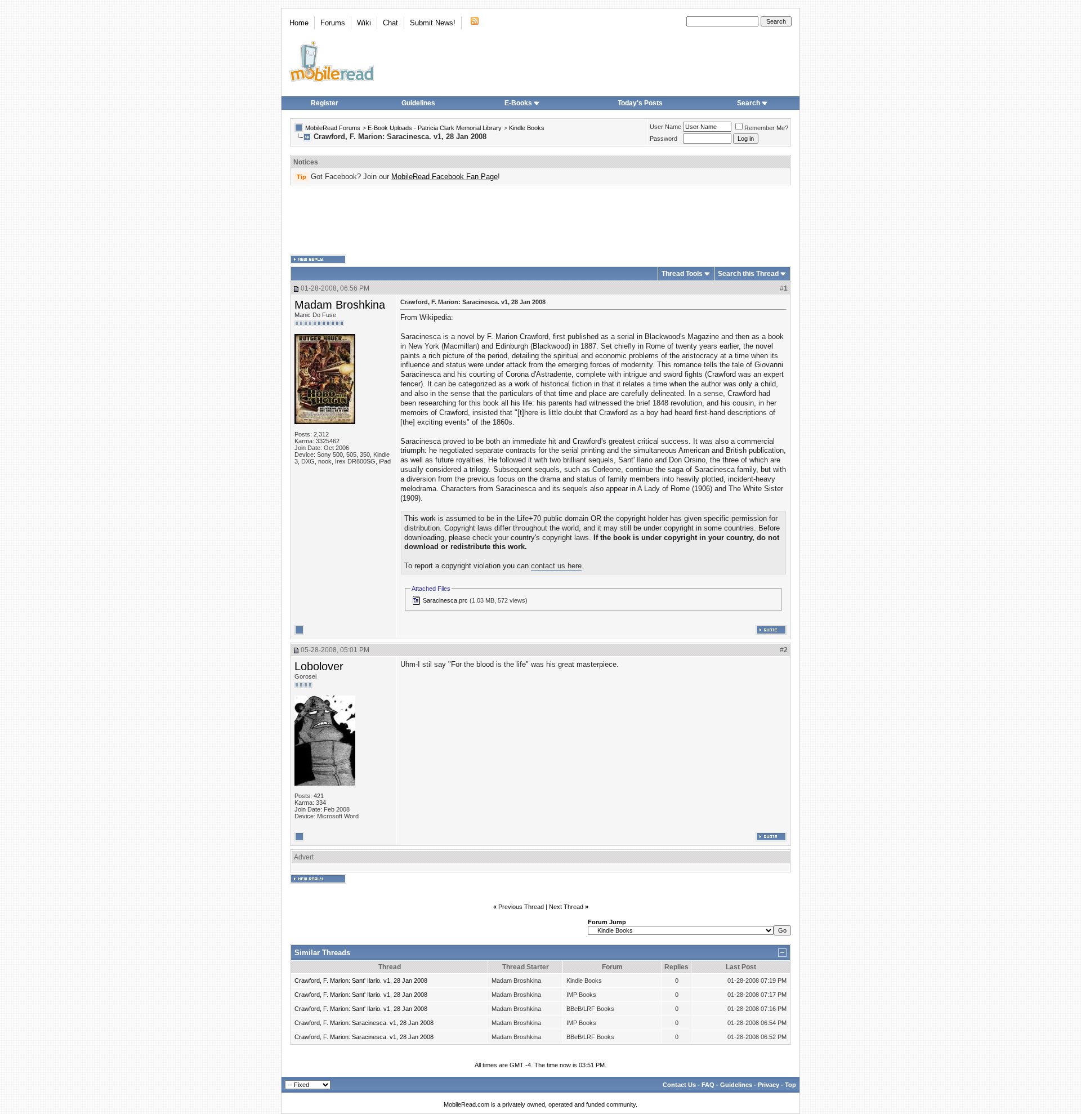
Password (663, 138)
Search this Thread (748, 274)
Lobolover (318, 666)
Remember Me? (766, 127)
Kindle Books (526, 127)
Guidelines (418, 103)
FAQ (708, 1084)
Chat (390, 23)
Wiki (364, 23)
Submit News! (432, 23)
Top (790, 1084)
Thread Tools (682, 274)
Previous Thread (521, 906)
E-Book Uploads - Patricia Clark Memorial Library (435, 127)
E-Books (518, 103)
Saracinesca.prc (445, 600)
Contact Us (679, 1084)
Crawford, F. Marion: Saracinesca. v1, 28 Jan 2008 (364, 1022)
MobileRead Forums (332, 127)
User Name (665, 126)
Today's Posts (640, 103)
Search (748, 103)
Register (324, 103)
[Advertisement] (540, 220)
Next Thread (566, 906)
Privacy (768, 1084)
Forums (332, 23)
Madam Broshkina (339, 304)
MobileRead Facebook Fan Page (444, 176)
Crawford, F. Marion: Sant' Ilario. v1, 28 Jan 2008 (360, 980)
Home (299, 23)
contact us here (556, 566)
